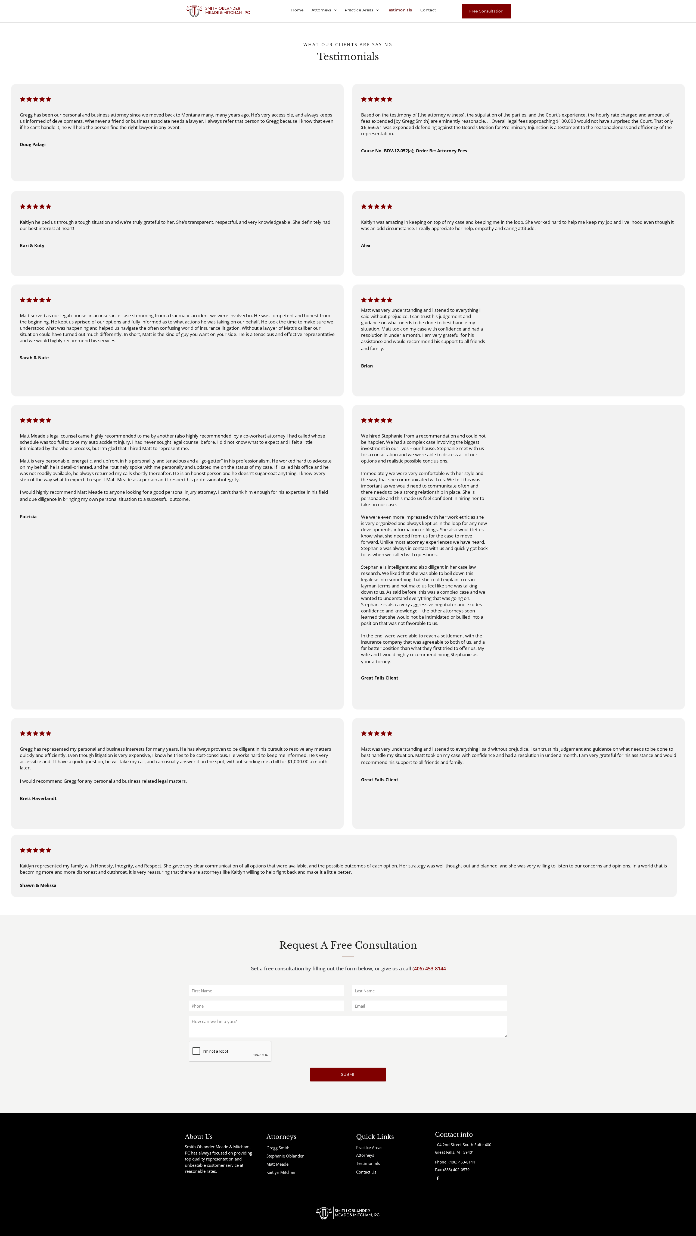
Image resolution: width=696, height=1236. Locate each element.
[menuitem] (297, 10)
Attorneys (365, 1155)
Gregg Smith (278, 1147)
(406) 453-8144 (429, 968)
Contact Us (366, 1172)
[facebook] (437, 1179)
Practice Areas (369, 1147)
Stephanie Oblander (285, 1156)
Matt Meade (277, 1164)
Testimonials (368, 1163)
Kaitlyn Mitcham (281, 1172)
